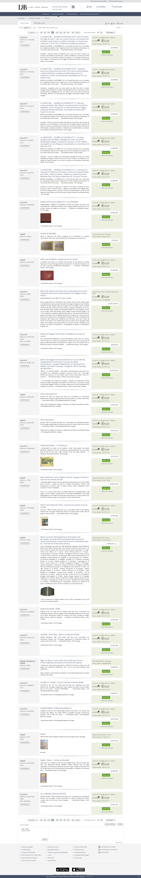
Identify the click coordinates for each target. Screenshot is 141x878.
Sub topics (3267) (39, 23)
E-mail (121, 23)
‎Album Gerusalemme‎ (48, 394)
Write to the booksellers (100, 1)
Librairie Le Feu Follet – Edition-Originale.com (105, 292)
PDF (109, 23)
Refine (119, 27)
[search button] (73, 7)
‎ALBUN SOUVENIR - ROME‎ (50, 609)
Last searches (24, 825)
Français (74, 875)
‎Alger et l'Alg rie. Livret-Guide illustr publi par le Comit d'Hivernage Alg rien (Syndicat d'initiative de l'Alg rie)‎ (61, 661)
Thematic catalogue (34, 18)
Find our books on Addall (28, 860)
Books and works (58, 14)
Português (68, 875)
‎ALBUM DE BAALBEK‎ (48, 233)
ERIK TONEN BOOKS (98, 661)
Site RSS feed (104, 852)
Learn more (89, 876)
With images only (43, 27)
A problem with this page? (81, 855)
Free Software (52, 860)
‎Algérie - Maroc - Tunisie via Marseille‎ (54, 760)
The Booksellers (72, 14)
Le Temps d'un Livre (98, 234)
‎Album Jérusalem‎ (47, 420)
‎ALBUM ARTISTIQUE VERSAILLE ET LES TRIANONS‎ (59, 202)
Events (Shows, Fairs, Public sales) (31, 855)
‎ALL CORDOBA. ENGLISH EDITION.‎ (53, 794)
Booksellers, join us (53, 847)
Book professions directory (89, 14)
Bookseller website (53, 849)
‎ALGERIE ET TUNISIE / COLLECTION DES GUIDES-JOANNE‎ (62, 682)
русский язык (83, 875)
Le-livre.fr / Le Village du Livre (101, 37)
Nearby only (53, 27)
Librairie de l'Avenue (98, 478)
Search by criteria (57, 9)
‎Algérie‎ (43, 734)
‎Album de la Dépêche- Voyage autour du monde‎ (59, 259)
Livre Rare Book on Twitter (108, 847)
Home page (45, 14)
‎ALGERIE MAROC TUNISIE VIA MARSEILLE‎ (56, 708)
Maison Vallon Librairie (99, 735)
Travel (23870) (24, 23)
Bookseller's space (116, 1)
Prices (49, 855)
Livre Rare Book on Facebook (108, 849)
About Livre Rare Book (80, 847)
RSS (115, 23)
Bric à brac (51, 858)
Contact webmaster (79, 852)
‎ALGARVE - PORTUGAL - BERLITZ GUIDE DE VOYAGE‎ (59, 634)
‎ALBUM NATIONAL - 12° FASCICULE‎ (54, 445)
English (55, 875)
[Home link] (33, 7)
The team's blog (78, 849)
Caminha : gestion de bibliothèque (58, 852)
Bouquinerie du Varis (99, 538)
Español (61, 875)
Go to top (118, 842)
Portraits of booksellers (28, 852)
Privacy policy (78, 858)
